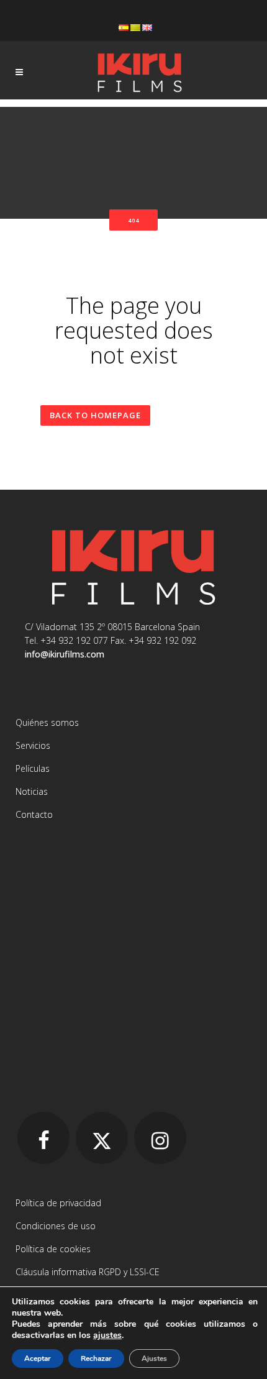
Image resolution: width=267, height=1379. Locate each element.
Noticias (32, 791)
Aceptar (37, 1358)
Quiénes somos (47, 722)
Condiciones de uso (56, 1226)
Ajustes (154, 1358)
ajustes (107, 1335)
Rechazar (96, 1358)
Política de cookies (53, 1249)
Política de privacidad (58, 1203)
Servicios (33, 745)
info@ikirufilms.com (64, 654)
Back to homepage (95, 415)
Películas (33, 768)
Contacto (34, 814)
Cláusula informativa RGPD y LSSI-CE (88, 1272)
